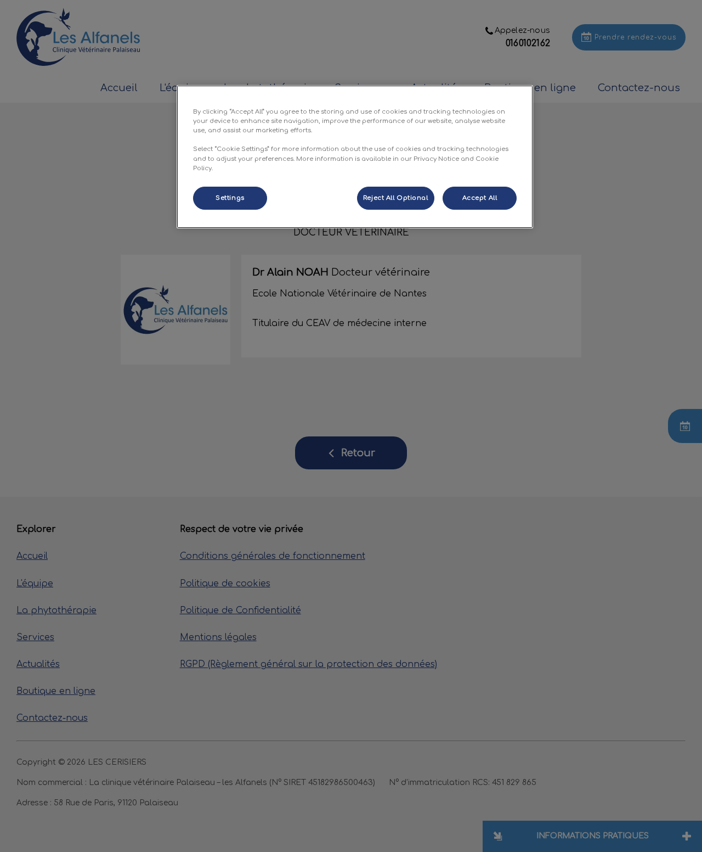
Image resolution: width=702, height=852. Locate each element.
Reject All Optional (395, 197)
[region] (355, 156)
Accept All (479, 197)
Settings (230, 197)
